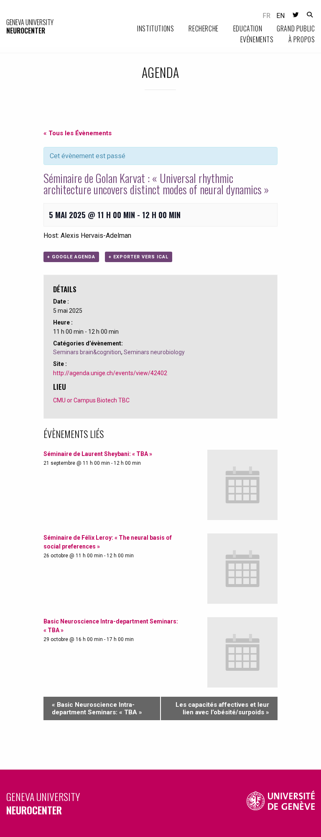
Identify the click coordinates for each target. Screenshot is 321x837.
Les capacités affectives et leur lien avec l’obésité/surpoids (222, 708)
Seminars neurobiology (154, 352)
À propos (301, 39)
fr (266, 16)
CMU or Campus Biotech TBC (91, 400)
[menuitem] (148, 28)
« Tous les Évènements (77, 133)
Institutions (155, 28)
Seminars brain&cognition (87, 352)
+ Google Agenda (71, 257)
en (280, 16)
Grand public (296, 28)
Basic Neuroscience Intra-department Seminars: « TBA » (97, 708)
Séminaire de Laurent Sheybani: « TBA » (97, 454)
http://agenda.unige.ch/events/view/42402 (110, 373)
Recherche (203, 28)
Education (247, 28)
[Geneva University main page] (281, 803)
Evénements (257, 39)
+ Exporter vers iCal (138, 257)
